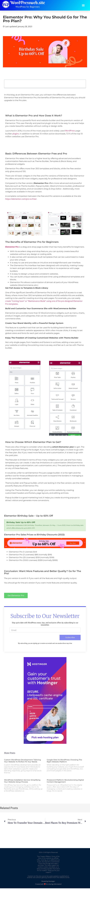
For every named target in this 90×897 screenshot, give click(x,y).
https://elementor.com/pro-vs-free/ (21, 199)
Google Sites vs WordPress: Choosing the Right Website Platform (64, 761)
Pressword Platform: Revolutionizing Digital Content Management (65, 781)
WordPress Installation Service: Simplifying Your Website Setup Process (22, 781)
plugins (15, 133)
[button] (83, 5)
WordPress (70, 130)
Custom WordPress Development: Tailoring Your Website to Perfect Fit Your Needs (22, 761)
